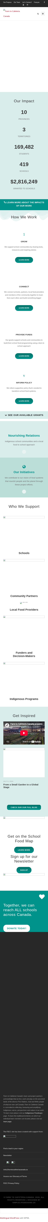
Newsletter (7, 1155)
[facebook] (44, 2)
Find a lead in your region (13, 1148)
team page (7, 1121)
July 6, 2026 (8, 781)
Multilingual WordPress (9, 1218)
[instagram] (27, 5)
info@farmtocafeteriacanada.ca (15, 1170)
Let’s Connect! (27, 2)
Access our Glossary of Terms (15, 1176)
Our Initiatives (24, 472)
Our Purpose (7, 2)
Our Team (17, 2)
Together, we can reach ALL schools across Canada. (20, 910)
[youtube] (23, 5)
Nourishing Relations (24, 435)
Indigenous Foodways (33, 1113)
